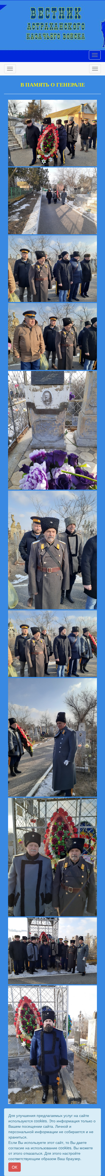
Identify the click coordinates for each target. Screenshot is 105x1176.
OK (14, 1167)
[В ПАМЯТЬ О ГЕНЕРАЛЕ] (52, 133)
